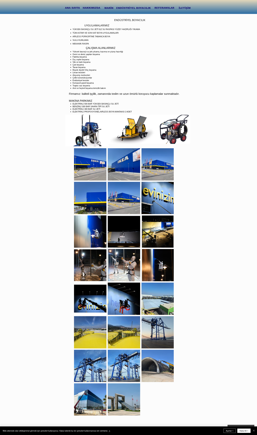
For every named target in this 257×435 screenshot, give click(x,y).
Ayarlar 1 (229, 430)
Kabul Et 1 (244, 430)
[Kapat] (253, 431)
